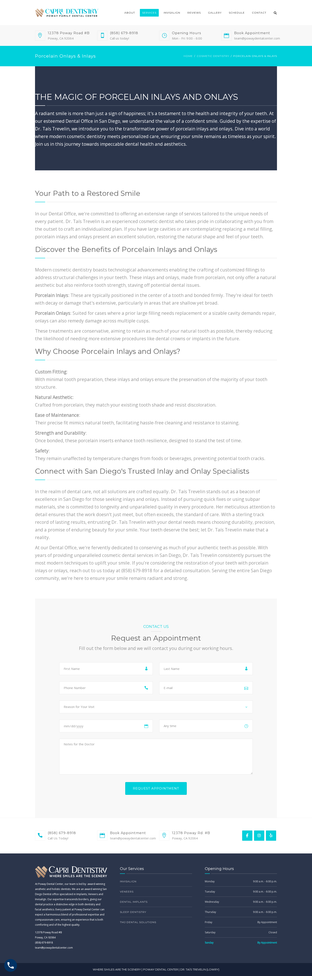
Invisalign (172, 12)
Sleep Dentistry (133, 912)
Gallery (215, 12)
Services (149, 12)
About (129, 12)
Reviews (194, 12)
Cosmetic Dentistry (213, 56)
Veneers (127, 891)
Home (188, 56)
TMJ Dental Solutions (138, 922)
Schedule (237, 12)
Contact (259, 12)
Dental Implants (134, 901)
